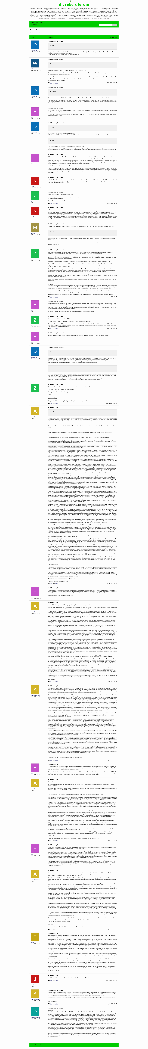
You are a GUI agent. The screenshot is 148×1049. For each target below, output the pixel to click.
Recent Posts (34, 24)
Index (41, 22)
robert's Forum (35, 29)
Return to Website (35, 22)
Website (56, 83)
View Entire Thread (113, 37)
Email (51, 83)
